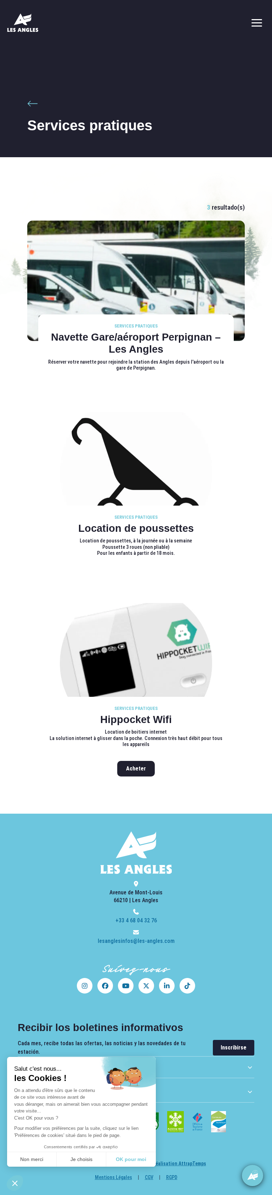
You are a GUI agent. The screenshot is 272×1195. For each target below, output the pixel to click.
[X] (146, 986)
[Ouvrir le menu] (257, 23)
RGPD (171, 1177)
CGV (149, 1177)
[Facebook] (105, 986)
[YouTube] (126, 986)
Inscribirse (233, 1047)
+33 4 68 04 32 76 (136, 920)
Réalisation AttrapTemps (179, 1163)
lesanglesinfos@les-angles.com (136, 941)
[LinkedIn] (167, 986)
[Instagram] (84, 986)
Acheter (136, 768)
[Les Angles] (22, 22)
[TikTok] (187, 986)
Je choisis (81, 1159)
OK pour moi (131, 1159)
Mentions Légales (113, 1177)
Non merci (31, 1159)
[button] (14, 1182)
